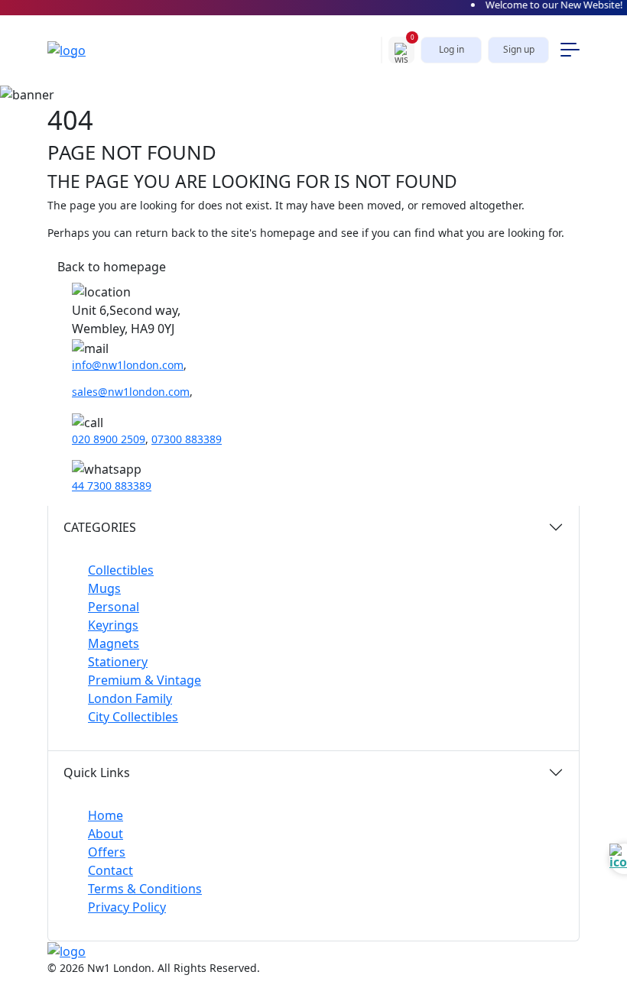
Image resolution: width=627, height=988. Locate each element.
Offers (106, 852)
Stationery (118, 661)
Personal (113, 606)
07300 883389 (186, 439)
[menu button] (570, 49)
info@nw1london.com (128, 365)
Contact (110, 870)
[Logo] (81, 50)
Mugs (104, 588)
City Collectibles (133, 716)
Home (105, 815)
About (105, 833)
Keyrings (113, 625)
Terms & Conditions (145, 888)
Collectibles (121, 570)
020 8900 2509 (108, 439)
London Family (130, 698)
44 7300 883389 (111, 485)
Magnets (113, 643)
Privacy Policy (127, 907)
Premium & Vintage (144, 680)
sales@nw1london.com (131, 391)
